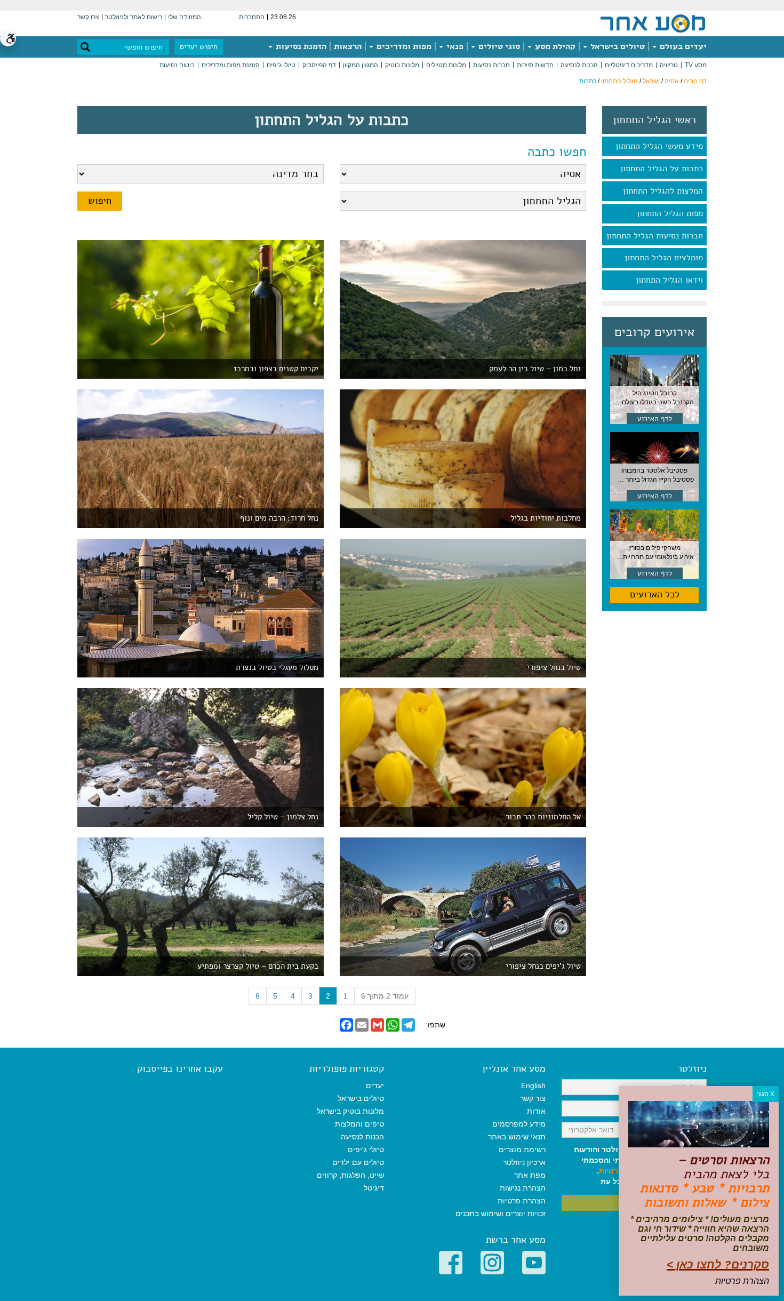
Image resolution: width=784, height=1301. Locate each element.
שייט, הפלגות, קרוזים (350, 1175)
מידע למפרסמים (519, 1124)
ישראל (651, 81)
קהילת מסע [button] (554, 46)
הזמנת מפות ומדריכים (231, 65)
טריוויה (669, 65)
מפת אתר (530, 1175)
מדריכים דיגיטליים (629, 65)
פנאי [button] (453, 46)
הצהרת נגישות (523, 1188)
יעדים (375, 1085)
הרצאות (348, 46)
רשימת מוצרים (522, 1149)
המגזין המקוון (360, 65)
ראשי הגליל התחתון (654, 120)
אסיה (672, 81)
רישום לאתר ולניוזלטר (133, 17)
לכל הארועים (654, 594)
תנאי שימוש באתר (517, 1136)
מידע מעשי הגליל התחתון (659, 146)
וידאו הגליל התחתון (669, 280)
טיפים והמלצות (359, 1124)
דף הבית (695, 81)
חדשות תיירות (535, 65)
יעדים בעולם (682, 46)
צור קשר (533, 1098)
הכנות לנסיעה (579, 65)
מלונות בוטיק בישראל (350, 1111)
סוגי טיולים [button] (498, 46)
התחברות (252, 17)
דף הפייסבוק (319, 65)
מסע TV (696, 65)
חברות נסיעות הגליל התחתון (654, 236)
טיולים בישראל (616, 46)
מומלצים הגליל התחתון (664, 258)
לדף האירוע (654, 418)
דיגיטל (374, 1188)
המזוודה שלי (184, 17)
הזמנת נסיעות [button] (300, 46)
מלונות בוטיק (402, 65)
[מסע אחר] (653, 23)
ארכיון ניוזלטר (524, 1162)
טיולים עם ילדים (358, 1162)
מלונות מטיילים (446, 65)
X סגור (765, 1094)
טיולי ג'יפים (281, 65)
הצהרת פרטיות (522, 1200)
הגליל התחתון (619, 81)
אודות (536, 1111)
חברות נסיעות (491, 65)
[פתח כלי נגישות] (8, 38)
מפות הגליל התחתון (670, 213)
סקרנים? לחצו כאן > (718, 1264)
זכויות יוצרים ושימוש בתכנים (500, 1213)
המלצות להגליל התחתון (663, 191)
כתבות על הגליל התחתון (661, 168)
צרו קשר (88, 17)
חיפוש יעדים (199, 47)
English (533, 1085)
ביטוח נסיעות (177, 65)
